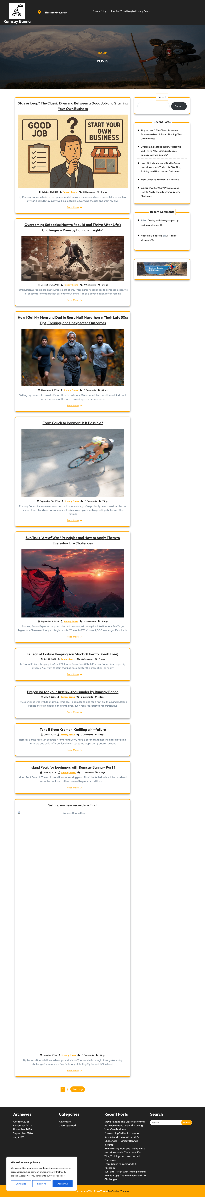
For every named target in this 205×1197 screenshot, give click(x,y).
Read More (73, 207)
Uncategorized (67, 1125)
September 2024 (23, 1133)
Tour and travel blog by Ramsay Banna (130, 11)
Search (162, 97)
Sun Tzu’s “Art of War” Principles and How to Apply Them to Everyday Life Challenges (160, 192)
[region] (41, 1174)
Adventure (65, 1121)
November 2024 (22, 1129)
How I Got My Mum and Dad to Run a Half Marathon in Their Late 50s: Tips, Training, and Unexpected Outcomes (161, 167)
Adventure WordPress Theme (102, 1191)
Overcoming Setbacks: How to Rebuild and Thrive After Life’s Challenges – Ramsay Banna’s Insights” (161, 150)
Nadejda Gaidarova (151, 235)
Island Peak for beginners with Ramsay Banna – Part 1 (72, 767)
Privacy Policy (99, 11)
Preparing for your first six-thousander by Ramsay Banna (73, 692)
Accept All (62, 1183)
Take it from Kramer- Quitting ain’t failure (73, 729)
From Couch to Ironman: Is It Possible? (73, 423)
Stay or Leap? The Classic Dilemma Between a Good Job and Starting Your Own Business (161, 134)
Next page (77, 1089)
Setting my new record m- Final (72, 805)
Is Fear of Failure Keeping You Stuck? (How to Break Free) (72, 654)
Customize (21, 1183)
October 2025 (21, 1121)
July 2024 (18, 1137)
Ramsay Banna (17, 21)
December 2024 (22, 1125)
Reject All (41, 1183)
